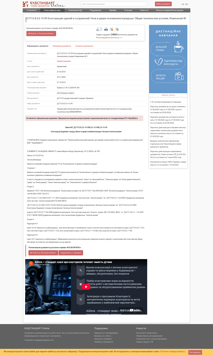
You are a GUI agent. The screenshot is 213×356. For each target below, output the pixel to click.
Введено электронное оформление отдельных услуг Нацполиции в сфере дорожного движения (165, 144)
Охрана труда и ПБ (144, 342)
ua (183, 4)
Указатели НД (75, 10)
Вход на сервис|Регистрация (169, 10)
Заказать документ (103, 339)
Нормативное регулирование (149, 336)
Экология (140, 333)
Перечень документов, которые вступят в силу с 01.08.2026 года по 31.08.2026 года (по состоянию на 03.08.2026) (167, 120)
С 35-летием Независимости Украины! (165, 102)
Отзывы (128, 10)
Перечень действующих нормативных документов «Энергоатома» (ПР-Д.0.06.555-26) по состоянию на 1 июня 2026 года (168, 154)
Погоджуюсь (195, 352)
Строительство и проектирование (151, 339)
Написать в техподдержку (106, 333)
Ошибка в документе (103, 342)
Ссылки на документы (84, 46)
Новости (144, 10)
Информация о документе (37, 46)
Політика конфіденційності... (173, 351)
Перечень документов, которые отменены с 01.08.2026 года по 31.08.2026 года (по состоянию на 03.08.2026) (168, 109)
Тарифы (112, 10)
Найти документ (163, 4)
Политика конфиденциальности (39, 340)
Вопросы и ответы (102, 336)
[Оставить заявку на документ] (120, 29)
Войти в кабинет (42, 34)
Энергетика (152, 333)
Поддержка (95, 10)
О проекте (31, 10)
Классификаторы (52, 10)
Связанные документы (62, 46)
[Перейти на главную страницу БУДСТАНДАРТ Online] (50, 4)
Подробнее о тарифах (71, 253)
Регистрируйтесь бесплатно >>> (109, 38)
